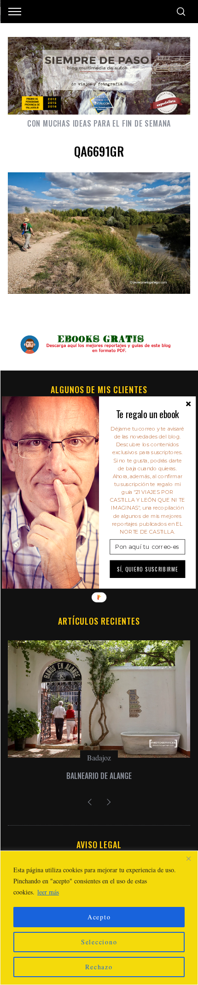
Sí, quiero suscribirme (147, 568)
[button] (147, 414)
